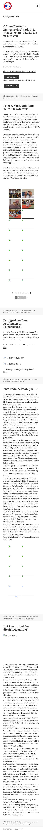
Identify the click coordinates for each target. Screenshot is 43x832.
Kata (15, 824)
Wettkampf (27, 824)
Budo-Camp (12, 618)
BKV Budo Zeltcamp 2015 (20, 389)
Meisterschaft (15, 98)
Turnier (29, 312)
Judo (9, 98)
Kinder (16, 312)
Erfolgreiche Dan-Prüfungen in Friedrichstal (15, 323)
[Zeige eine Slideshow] (21, 293)
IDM (10, 312)
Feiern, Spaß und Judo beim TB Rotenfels (18, 107)
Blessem (35, 96)
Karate (27, 618)
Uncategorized (25, 96)
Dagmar (5, 312)
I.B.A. (17, 754)
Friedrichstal (13, 381)
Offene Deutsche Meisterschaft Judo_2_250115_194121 (19, 71)
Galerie (19, 815)
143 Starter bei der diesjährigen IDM (16, 627)
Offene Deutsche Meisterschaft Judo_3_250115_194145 (19, 80)
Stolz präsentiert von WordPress (12, 829)
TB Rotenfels (22, 312)
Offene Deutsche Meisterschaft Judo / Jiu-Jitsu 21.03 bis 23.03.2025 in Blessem (20, 31)
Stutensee (20, 824)
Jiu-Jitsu (5, 98)
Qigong (31, 618)
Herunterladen (11, 77)
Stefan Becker (22, 617)
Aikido (7, 618)
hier (4, 347)
